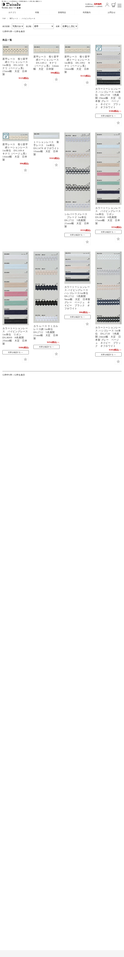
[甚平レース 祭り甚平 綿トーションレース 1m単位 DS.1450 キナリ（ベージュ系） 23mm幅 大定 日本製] (15, 50)
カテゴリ (12, 12)
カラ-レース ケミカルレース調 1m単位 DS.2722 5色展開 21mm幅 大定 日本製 (45, 332)
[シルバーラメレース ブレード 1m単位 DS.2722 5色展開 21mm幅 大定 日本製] (77, 171)
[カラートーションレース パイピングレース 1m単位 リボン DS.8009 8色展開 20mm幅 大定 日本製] (15, 288)
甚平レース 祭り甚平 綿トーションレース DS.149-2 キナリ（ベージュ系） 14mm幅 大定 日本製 (46, 62)
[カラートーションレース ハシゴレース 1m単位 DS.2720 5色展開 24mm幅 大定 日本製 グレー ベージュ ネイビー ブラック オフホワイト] (108, 287)
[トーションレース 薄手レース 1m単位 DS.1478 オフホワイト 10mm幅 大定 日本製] (46, 135)
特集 (37, 12)
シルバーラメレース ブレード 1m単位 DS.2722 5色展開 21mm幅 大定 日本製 (78, 220)
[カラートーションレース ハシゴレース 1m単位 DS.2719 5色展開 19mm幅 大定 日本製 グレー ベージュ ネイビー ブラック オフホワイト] (108, 65)
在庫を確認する (107, 116)
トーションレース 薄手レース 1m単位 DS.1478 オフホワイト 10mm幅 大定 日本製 (46, 148)
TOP (4, 18)
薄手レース (14, 18)
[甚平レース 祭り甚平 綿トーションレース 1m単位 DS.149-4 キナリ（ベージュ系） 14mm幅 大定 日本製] (15, 136)
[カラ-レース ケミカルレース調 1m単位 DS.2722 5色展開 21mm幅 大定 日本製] (46, 287)
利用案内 (87, 12)
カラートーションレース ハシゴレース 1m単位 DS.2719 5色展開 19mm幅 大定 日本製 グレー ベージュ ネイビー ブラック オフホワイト (108, 98)
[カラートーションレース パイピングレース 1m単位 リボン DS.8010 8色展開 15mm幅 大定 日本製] (108, 168)
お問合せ (111, 12)
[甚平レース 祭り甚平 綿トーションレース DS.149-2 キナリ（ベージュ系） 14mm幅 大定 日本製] (46, 49)
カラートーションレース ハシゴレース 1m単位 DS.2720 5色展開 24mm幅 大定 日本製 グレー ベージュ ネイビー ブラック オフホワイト (108, 336)
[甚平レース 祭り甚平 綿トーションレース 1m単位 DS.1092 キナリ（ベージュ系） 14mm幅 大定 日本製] (77, 49)
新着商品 (62, 12)
